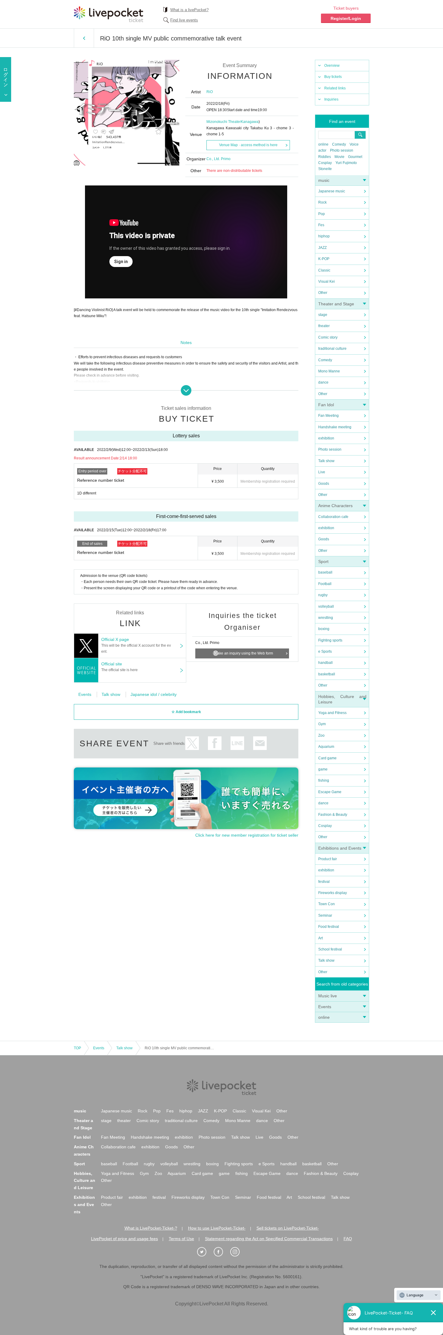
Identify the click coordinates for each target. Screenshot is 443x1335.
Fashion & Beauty (332, 814)
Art (320, 938)
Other (322, 293)
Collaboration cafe (333, 517)
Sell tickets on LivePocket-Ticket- (287, 1228)
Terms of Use (181, 1238)
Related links (335, 88)
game (323, 769)
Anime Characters (335, 505)
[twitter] (205, 1252)
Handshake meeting (334, 427)
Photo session (341, 150)
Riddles (324, 157)
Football (324, 584)
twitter (192, 743)
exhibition (326, 438)
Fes (321, 225)
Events (324, 1006)
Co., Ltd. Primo (218, 159)
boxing (323, 629)
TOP (77, 1048)
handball (325, 663)
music (323, 180)
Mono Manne (329, 371)
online (323, 144)
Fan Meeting (328, 415)
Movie (339, 157)
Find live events (184, 20)
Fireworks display (332, 893)
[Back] (84, 38)
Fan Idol (326, 404)
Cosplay (325, 163)
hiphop (324, 236)
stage (322, 315)
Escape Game (329, 792)
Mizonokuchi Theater (223, 122)
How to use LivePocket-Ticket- (217, 1228)
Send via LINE (237, 743)
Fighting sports (330, 640)
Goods (323, 483)
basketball (326, 674)
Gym (322, 724)
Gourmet (355, 157)
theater (324, 326)
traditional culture (332, 348)
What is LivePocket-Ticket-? (150, 1228)
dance (323, 382)
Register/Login (346, 18)
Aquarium (326, 747)
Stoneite (325, 169)
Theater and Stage (336, 303)
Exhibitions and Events (339, 848)
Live (321, 472)
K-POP (323, 259)
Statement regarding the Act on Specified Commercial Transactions (269, 1238)
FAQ (348, 1238)
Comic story (328, 337)
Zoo (321, 735)
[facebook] (221, 1252)
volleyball (326, 606)
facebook (215, 743)
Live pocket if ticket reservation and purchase (108, 14)
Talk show (326, 461)
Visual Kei (326, 281)
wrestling (325, 618)
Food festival (328, 927)
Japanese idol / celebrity (153, 694)
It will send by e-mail (260, 743)
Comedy (339, 144)
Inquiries (331, 99)
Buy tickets (333, 77)
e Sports (325, 651)
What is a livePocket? (189, 10)
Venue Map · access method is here (248, 145)
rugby (323, 595)
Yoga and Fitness (332, 713)
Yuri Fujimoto (346, 163)
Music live (327, 995)
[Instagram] (238, 1252)
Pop (321, 214)
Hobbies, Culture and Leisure (84, 1180)
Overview (332, 65)
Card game (327, 758)
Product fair (327, 859)
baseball (325, 572)
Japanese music (331, 191)
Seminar (325, 915)
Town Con (326, 904)
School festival (330, 949)
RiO (209, 92)
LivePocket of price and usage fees (124, 1238)
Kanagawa (250, 122)
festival (324, 882)
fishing (323, 780)
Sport (323, 561)
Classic (324, 270)
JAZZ (322, 248)
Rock (322, 202)
